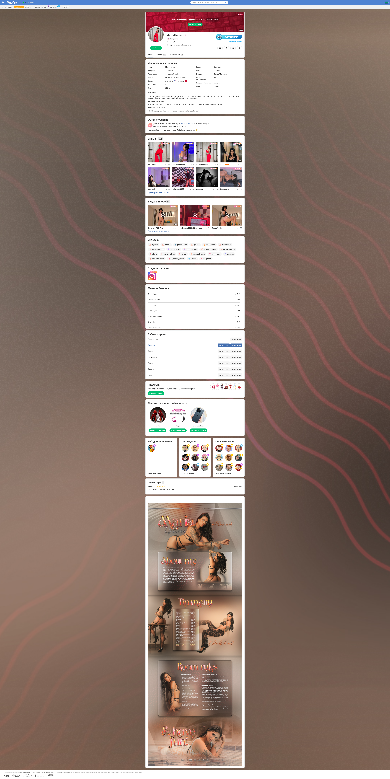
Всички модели (7, 7)
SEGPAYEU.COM (46, 772)
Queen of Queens (186, 124)
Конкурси (53, 7)
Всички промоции (41, 7)
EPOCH (39, 772)
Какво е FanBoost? (235, 41)
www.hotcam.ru (26, 772)
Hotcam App (66, 7)
